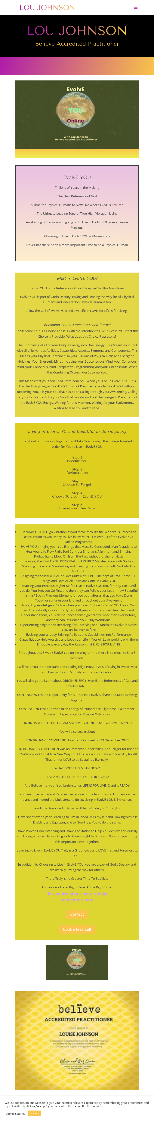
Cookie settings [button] (15, 1113)
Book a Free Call (77, 929)
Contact (77, 914)
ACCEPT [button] (34, 1113)
